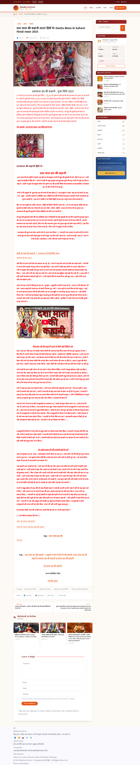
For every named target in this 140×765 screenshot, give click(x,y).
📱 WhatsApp (39, 595)
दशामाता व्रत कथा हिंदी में (30, 589)
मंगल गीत (44, 751)
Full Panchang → (111, 66)
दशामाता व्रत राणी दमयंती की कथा (80, 589)
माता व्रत (20, 540)
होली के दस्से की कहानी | (27, 253)
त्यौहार (91, 8)
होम (85, 8)
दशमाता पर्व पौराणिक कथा (49, 253)
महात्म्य (38, 751)
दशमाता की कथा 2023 (25, 258)
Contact (24, 757)
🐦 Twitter (51, 595)
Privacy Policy (34, 757)
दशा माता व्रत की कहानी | (35, 555)
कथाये (25, 24)
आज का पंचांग (27, 744)
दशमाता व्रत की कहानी (47, 558)
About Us (17, 757)
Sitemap (53, 757)
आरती (111, 8)
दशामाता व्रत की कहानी (45, 589)
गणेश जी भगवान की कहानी (26, 521)
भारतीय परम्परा (27, 751)
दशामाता (37, 99)
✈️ (31, 738)
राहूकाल (35, 744)
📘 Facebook (27, 595)
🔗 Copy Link (62, 595)
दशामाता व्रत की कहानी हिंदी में (61, 589)
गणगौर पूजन (53, 581)
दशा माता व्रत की (56, 536)
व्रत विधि (98, 8)
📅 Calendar (120, 8)
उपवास (21, 14)
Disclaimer (44, 757)
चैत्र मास (48, 96)
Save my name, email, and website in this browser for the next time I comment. (49, 699)
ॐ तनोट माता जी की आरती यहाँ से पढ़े (53, 450)
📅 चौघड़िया (124, 2)
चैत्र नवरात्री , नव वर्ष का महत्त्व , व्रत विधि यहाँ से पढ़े (34, 127)
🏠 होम (15, 14)
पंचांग (105, 8)
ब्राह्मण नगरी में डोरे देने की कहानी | (60, 555)
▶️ (19, 738)
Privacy (16, 763)
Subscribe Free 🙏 (111, 173)
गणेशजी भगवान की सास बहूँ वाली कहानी (31, 527)
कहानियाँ (31, 24)
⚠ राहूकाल (117, 2)
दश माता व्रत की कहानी (53, 566)
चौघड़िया (41, 744)
